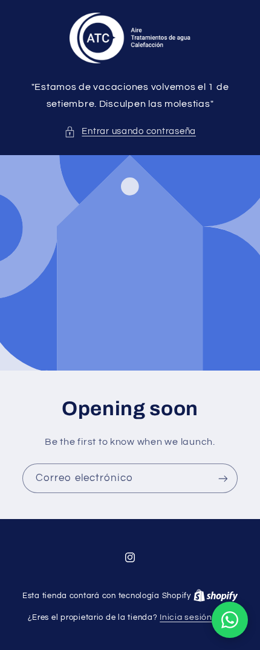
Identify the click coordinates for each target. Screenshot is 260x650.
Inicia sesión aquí (196, 617)
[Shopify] (215, 595)
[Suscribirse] (223, 479)
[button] (130, 131)
